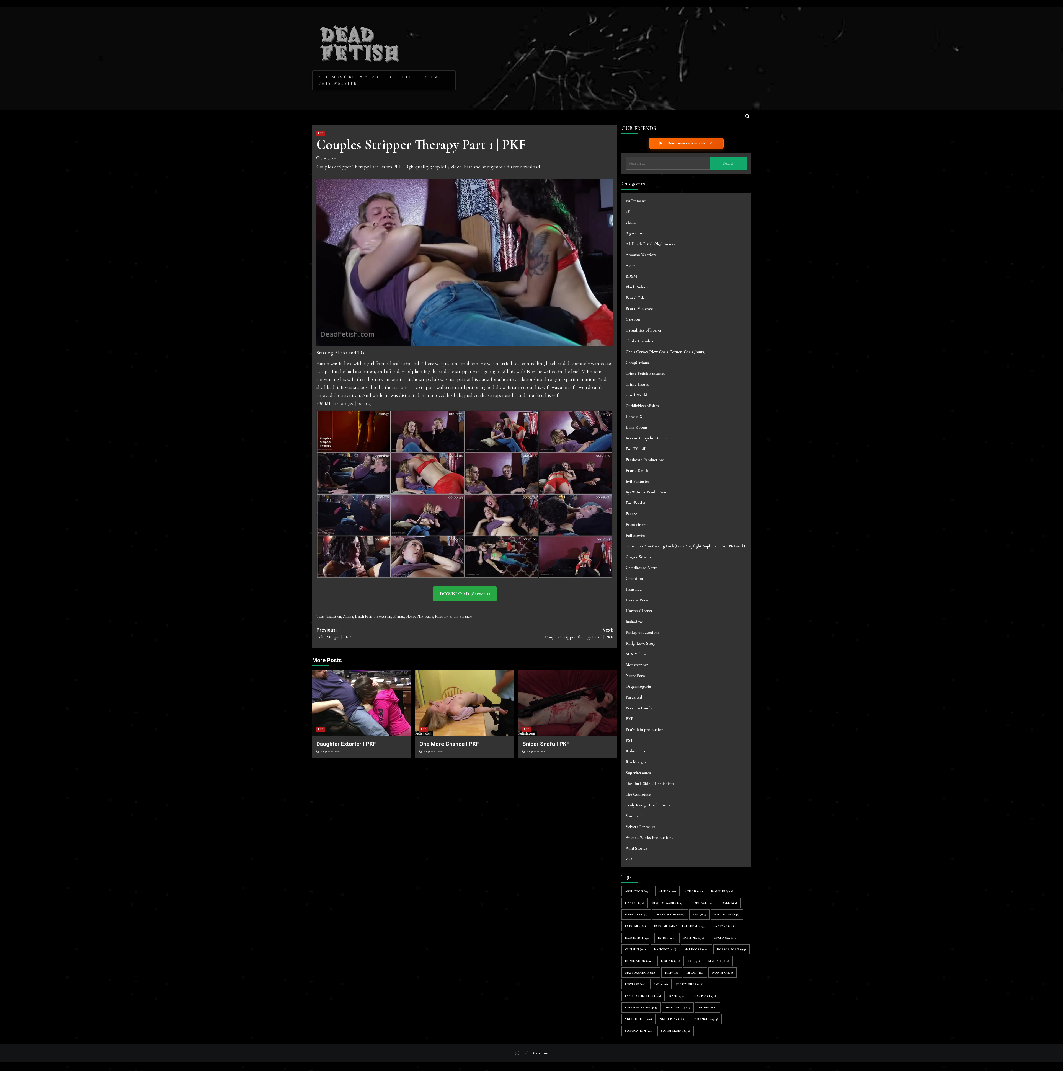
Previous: (333, 633)
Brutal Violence (639, 308)
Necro (410, 616)
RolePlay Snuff (641, 1007)
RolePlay (441, 616)
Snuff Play (672, 1019)
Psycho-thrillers (643, 996)
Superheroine (675, 1031)
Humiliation (639, 961)
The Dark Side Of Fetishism (650, 783)
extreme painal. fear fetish (679, 926)
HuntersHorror (639, 610)
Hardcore (697, 949)
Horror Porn (637, 599)
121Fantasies (636, 200)
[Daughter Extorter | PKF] (361, 703)
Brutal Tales (636, 297)
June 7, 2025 (329, 158)
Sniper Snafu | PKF (545, 744)
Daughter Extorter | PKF (346, 744)
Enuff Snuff (635, 448)
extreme (635, 926)
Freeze (631, 513)
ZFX (629, 859)
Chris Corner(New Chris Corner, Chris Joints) (665, 351)
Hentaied (634, 589)
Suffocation (639, 1031)
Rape (429, 616)
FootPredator (637, 502)
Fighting (693, 938)
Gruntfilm (634, 578)
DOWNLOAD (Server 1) (465, 594)
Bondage (702, 903)
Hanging (665, 949)
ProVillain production (645, 729)
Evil (699, 914)
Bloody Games (667, 903)
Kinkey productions (642, 632)
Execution (383, 616)
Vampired (634, 815)
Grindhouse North (642, 567)
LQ (694, 961)
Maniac (398, 616)
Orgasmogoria (638, 686)
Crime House (637, 384)
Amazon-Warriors (641, 254)
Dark (729, 903)
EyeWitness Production (646, 492)
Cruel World (636, 394)
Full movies (636, 535)
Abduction (333, 616)
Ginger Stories (638, 556)
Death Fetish (365, 616)
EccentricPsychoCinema (647, 438)
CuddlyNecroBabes (642, 405)
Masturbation (641, 972)
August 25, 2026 (330, 751)
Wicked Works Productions (649, 837)
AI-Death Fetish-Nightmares (650, 243)
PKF (320, 133)
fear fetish (637, 938)
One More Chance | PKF (449, 744)
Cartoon (633, 319)
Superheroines (638, 772)
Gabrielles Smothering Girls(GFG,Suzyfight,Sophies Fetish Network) (685, 546)
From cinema (637, 524)
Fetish (666, 938)
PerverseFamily (639, 707)
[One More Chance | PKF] (464, 703)
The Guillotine (638, 794)
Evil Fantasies (637, 481)
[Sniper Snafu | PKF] (567, 703)
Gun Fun (635, 949)
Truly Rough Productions (648, 805)
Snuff (454, 616)
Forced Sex (725, 938)
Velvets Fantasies (640, 826)
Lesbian (670, 961)
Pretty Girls (689, 984)
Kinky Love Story (640, 643)
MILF (671, 972)
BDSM (631, 276)
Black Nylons (637, 286)
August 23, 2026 (536, 751)
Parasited (634, 697)
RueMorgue (636, 761)
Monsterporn (637, 664)
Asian (631, 265)
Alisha (348, 616)
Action (693, 891)
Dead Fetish (360, 42)
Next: (579, 633)
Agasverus (635, 233)
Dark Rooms (637, 427)
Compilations (637, 362)
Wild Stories (636, 848)
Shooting (677, 1007)
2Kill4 (631, 222)
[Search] (747, 116)
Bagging (722, 891)
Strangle (466, 616)
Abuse (667, 891)
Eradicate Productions (645, 459)
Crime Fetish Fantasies (645, 373)
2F (628, 211)
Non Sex (722, 972)
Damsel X (634, 416)
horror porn (731, 949)
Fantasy (724, 926)
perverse (635, 984)
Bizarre (634, 903)
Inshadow (634, 621)
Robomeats (636, 751)
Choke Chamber (640, 340)
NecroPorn (635, 675)
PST (629, 740)
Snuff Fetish (638, 1019)
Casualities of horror (644, 330)
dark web (636, 914)
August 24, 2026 (433, 751)
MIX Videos (636, 653)
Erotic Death (637, 470)
